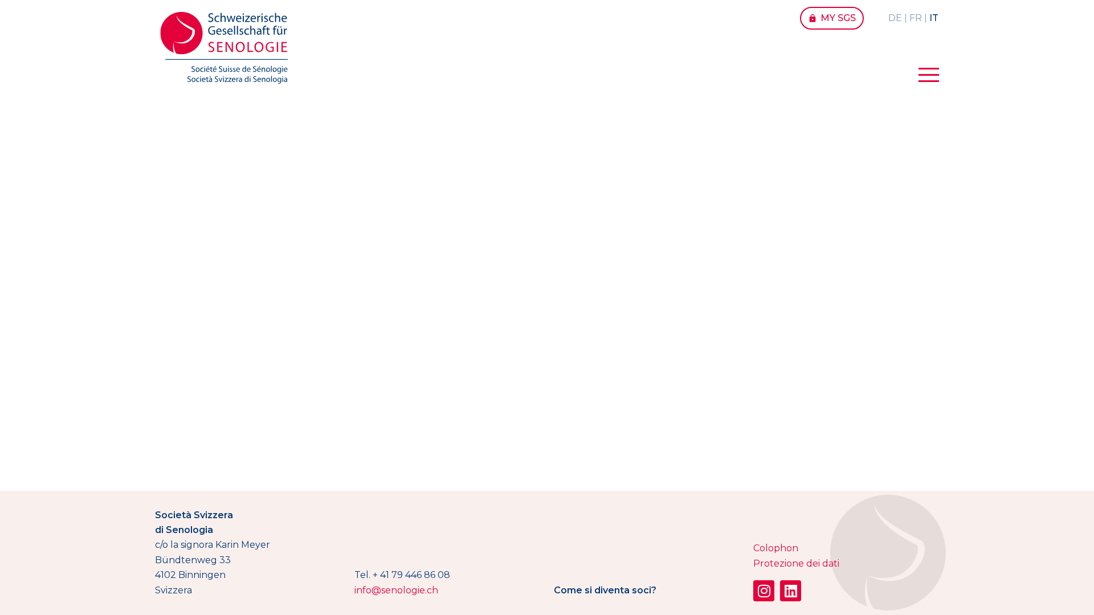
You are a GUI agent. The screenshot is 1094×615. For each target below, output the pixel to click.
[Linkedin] (790, 590)
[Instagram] (763, 590)
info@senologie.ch (396, 590)
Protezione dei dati (796, 563)
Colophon (775, 548)
